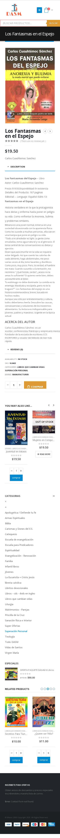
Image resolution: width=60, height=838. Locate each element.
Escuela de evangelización (19, 539)
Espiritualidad (12, 550)
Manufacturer (20, 374)
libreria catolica (13, 582)
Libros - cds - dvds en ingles (20, 593)
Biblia (8, 523)
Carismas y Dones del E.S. (19, 528)
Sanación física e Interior (18, 620)
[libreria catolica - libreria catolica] (14, 10)
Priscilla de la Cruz (14, 615)
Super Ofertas (12, 625)
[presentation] (49, 405)
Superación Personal (16, 370)
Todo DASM (11, 642)
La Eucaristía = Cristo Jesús (19, 577)
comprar (37, 386)
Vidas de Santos (13, 647)
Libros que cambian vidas (30, 367)
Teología (10, 636)
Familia (9, 561)
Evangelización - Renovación (20, 555)
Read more (45, 454)
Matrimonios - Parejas (17, 609)
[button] (41, 689)
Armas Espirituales (15, 518)
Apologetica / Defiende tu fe (20, 512)
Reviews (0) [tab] (16, 349)
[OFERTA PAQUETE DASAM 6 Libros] (11, 674)
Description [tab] (17, 166)
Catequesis (11, 534)
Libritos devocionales (16, 588)
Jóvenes (8, 448)
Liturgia (9, 604)
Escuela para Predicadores (19, 545)
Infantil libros (12, 566)
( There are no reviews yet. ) (33, 141)
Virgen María (12, 652)
